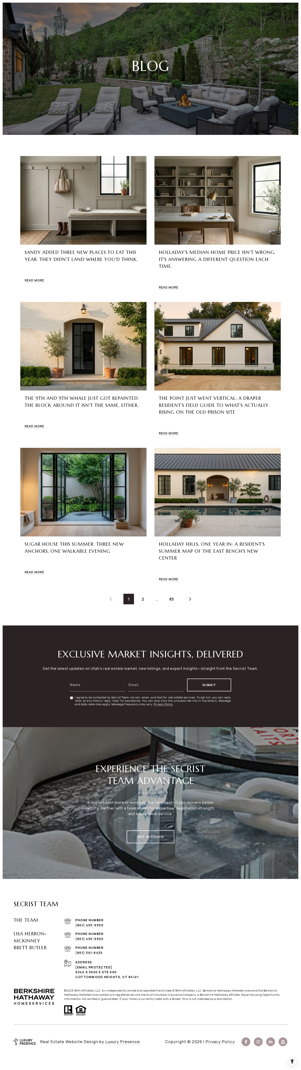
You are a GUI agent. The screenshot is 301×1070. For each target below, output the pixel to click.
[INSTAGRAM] (258, 1041)
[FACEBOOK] (246, 1041)
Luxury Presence (122, 1041)
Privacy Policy (163, 704)
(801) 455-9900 (89, 939)
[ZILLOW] (283, 1041)
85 (171, 599)
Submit (209, 685)
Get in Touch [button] (150, 837)
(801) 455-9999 (89, 925)
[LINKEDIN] (270, 1041)
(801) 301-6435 (88, 953)
